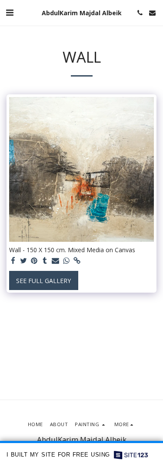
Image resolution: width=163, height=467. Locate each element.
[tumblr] (45, 261)
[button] (9, 12)
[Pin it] (34, 261)
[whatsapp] (66, 261)
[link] (77, 261)
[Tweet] (24, 261)
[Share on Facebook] (13, 261)
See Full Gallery (43, 281)
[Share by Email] (56, 261)
